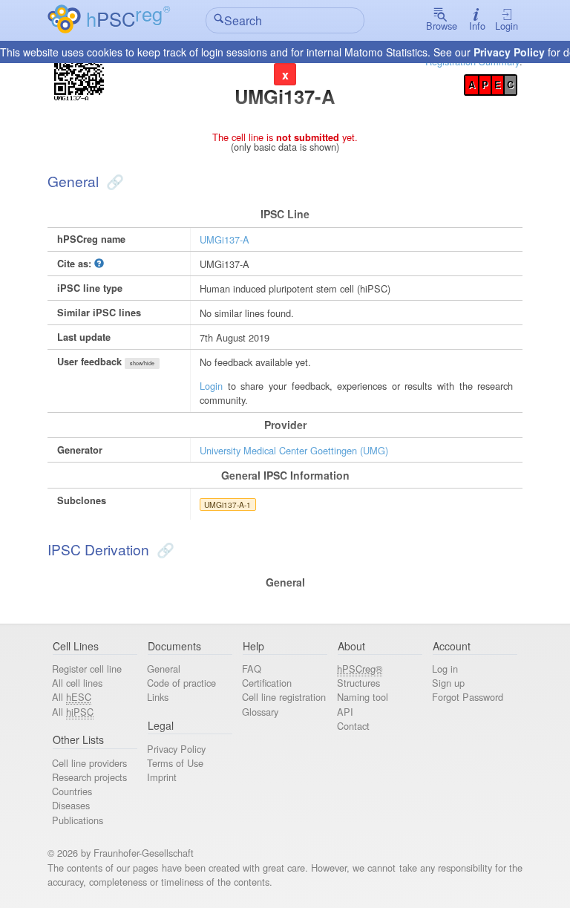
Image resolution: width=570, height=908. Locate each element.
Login (506, 26)
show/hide (142, 363)
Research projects (89, 777)
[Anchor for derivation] (163, 549)
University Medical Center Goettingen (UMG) (294, 450)
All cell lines (77, 683)
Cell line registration (284, 697)
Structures (358, 683)
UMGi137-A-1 (227, 504)
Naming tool (362, 697)
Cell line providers (89, 763)
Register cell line (87, 669)
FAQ (251, 669)
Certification (267, 683)
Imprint (162, 777)
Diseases (71, 805)
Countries (72, 791)
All (71, 697)
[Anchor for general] (113, 181)
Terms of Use (175, 763)
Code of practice (181, 683)
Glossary (260, 712)
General (163, 669)
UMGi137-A (224, 239)
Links (157, 697)
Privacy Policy (509, 52)
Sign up (448, 683)
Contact (353, 726)
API (345, 712)
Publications (77, 820)
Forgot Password (467, 697)
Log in (445, 669)
